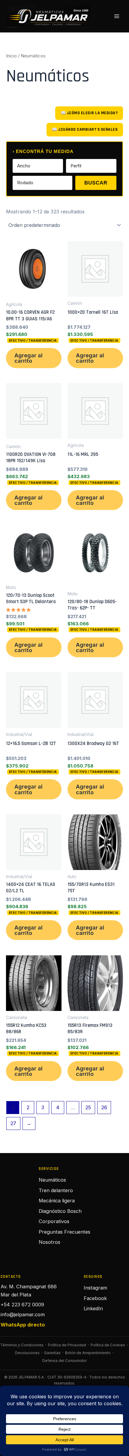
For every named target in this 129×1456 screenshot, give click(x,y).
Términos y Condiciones (22, 1345)
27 (13, 1123)
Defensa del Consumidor (64, 1360)
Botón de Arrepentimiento (88, 1353)
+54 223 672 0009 (22, 1305)
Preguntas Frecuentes (64, 1232)
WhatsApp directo (23, 1325)
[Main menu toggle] (116, 16)
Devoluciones (27, 1353)
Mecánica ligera (57, 1201)
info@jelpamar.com (23, 1314)
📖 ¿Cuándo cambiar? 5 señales (85, 129)
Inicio (11, 56)
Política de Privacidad (67, 1345)
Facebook (95, 1298)
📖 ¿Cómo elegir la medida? (89, 113)
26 (104, 1107)
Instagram (95, 1288)
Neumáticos (52, 1180)
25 (88, 1107)
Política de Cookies (108, 1345)
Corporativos (54, 1221)
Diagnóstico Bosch (60, 1211)
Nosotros (49, 1242)
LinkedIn (93, 1308)
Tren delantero (56, 1190)
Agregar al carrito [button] (28, 358)
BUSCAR (95, 183)
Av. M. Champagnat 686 (29, 1287)
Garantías (52, 1353)
